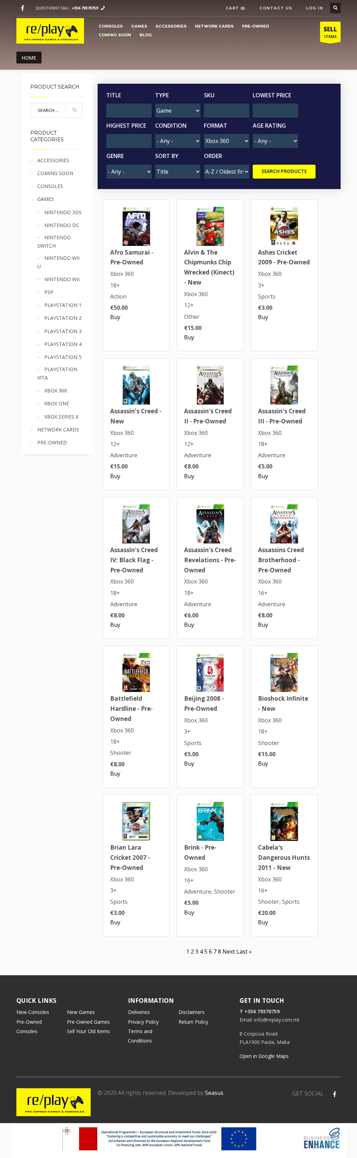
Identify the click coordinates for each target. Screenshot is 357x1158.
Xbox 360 (55, 390)
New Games (81, 1012)
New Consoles (32, 1012)
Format (215, 125)
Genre (115, 156)
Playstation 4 (63, 344)
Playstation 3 (63, 331)
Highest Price (126, 125)
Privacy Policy (143, 1021)
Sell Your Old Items (88, 1031)
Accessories (171, 26)
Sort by (166, 156)
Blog (145, 34)
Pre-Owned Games (88, 1021)
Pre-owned (255, 26)
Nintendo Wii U (58, 262)
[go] (75, 110)
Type (162, 95)
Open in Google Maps (264, 1056)
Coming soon (115, 34)
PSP (48, 292)
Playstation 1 (63, 305)
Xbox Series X (61, 416)
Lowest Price (272, 95)
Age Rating (269, 125)
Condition (171, 125)
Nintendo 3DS (63, 212)
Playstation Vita (57, 373)
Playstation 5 (63, 357)
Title (113, 95)
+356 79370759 (84, 7)
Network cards (214, 26)
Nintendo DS (61, 225)
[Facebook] (22, 8)
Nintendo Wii (61, 279)
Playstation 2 (63, 318)
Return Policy (193, 1021)
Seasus (214, 1093)
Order (213, 156)
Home (29, 57)
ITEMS (330, 32)
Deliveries (139, 1012)
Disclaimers (191, 1012)
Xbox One (56, 403)
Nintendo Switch (54, 241)
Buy (115, 317)
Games (139, 26)
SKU (209, 95)
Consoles (111, 26)
